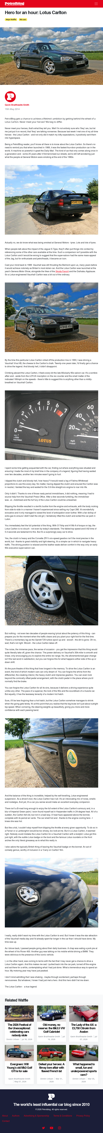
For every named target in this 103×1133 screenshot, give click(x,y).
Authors (15, 1115)
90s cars (23, 19)
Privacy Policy (83, 1115)
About (5, 1115)
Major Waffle (11, 19)
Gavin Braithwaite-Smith (17, 104)
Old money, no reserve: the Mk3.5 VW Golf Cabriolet (51, 1028)
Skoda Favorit (62, 271)
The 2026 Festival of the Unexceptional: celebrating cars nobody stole (19, 1029)
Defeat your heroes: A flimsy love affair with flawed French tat (51, 1067)
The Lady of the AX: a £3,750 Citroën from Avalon (83, 1028)
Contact (6, 1120)
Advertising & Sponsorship (36, 1115)
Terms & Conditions (62, 1115)
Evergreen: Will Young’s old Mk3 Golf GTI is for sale (19, 1067)
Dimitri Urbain (12, 1039)
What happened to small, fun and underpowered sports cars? (84, 1069)
